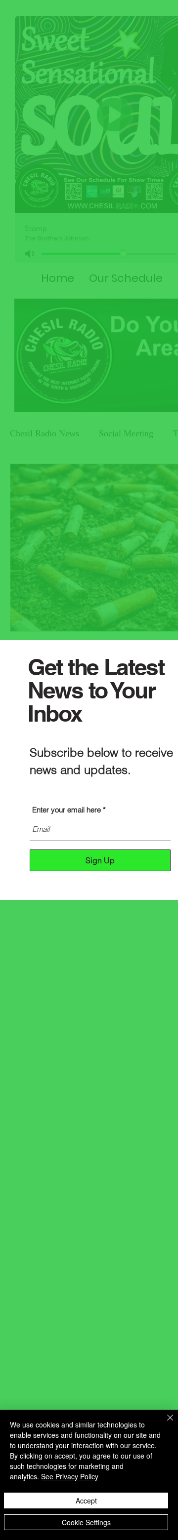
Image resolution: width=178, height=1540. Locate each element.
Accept (86, 1500)
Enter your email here (66, 809)
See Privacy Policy (69, 1476)
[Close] (164, 1423)
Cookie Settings (86, 1522)
